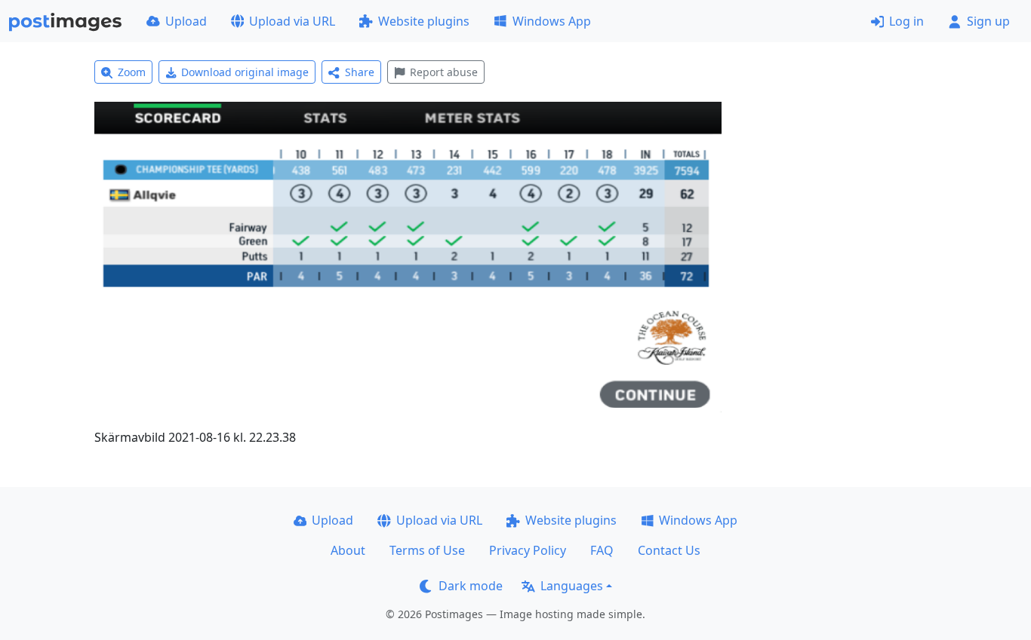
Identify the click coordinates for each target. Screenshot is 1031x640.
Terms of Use (427, 550)
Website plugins (423, 21)
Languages (571, 585)
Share (359, 72)
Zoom (132, 72)
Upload (186, 21)
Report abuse (444, 72)
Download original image (245, 72)
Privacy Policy (527, 550)
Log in (906, 21)
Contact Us (669, 550)
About (348, 550)
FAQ (602, 550)
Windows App (551, 21)
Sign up (988, 21)
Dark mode (471, 585)
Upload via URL (292, 21)
